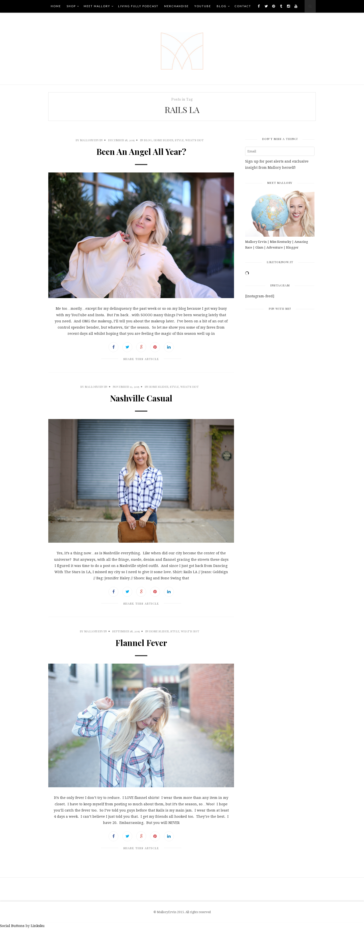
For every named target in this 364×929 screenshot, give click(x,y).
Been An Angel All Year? (141, 151)
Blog (222, 6)
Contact (242, 6)
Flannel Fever (141, 642)
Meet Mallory (97, 6)
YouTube (202, 6)
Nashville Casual (141, 398)
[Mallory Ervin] (182, 48)
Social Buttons (12, 926)
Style (179, 140)
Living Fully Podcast (138, 6)
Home (56, 6)
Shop (71, 6)
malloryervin (91, 140)
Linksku (38, 926)
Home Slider (163, 140)
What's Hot (194, 140)
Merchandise (176, 6)
